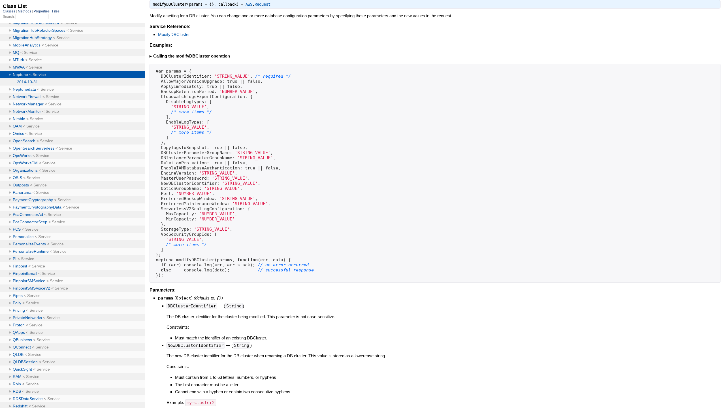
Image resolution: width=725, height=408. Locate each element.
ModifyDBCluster (174, 34)
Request (262, 4)
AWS (249, 4)
